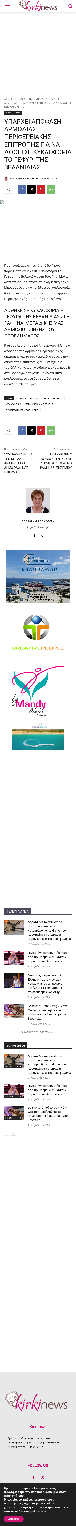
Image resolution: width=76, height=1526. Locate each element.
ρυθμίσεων (38, 1511)
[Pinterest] (41, 189)
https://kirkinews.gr (38, 527)
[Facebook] (22, 189)
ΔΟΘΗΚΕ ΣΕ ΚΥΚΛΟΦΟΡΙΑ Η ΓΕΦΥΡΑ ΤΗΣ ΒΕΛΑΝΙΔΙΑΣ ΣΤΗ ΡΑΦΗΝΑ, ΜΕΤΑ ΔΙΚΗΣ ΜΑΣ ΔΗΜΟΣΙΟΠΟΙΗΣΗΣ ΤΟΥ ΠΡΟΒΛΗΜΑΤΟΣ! (36, 323)
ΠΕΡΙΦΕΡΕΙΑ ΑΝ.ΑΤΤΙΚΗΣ (39, 404)
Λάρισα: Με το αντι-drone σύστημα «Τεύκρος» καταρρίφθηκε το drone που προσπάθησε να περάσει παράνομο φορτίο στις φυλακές (50, 930)
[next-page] (13, 1133)
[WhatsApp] (51, 189)
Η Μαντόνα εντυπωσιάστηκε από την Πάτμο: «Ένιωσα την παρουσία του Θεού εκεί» (47, 957)
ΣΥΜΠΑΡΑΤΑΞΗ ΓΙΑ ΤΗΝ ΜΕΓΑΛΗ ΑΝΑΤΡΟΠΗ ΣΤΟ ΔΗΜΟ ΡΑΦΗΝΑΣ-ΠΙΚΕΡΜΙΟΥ (18, 463)
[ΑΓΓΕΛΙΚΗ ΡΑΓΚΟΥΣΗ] (7, 178)
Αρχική (8, 99)
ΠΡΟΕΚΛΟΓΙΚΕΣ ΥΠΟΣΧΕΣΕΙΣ (22, 410)
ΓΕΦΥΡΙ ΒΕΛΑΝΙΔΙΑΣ (27, 398)
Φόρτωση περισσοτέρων (36, 1032)
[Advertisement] (38, 52)
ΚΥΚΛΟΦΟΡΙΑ (13, 404)
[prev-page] (7, 1133)
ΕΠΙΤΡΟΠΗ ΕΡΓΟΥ (53, 398)
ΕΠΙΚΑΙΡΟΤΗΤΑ (24, 99)
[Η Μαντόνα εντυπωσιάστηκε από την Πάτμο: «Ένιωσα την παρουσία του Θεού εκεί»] (14, 958)
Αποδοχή (13, 1519)
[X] (31, 189)
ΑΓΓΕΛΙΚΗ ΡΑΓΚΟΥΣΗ (25, 178)
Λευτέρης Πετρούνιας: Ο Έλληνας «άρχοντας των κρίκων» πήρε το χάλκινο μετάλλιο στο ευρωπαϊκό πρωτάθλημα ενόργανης (45, 984)
